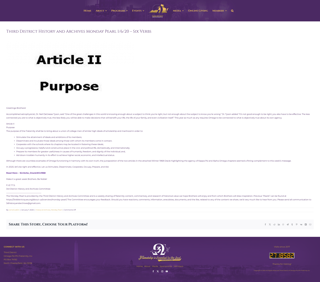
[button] (242, 10)
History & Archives (43, 210)
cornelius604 (14, 210)
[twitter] (158, 271)
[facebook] (153, 271)
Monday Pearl (56, 210)
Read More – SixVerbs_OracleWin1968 (26, 173)
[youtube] (167, 271)
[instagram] (162, 271)
